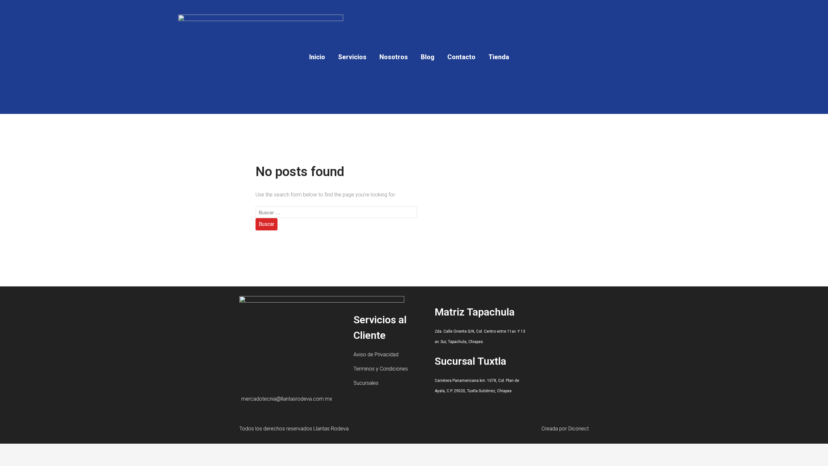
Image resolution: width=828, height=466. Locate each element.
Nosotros (393, 57)
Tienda (498, 57)
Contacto (461, 57)
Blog (427, 57)
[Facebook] (582, 57)
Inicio (317, 57)
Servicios (352, 57)
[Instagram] (606, 57)
